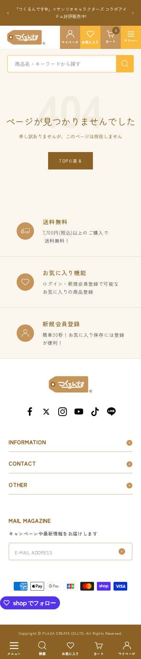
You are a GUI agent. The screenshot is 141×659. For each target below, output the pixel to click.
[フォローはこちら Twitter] (46, 411)
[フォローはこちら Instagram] (62, 411)
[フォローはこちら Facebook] (30, 411)
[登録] (122, 551)
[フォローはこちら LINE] (111, 411)
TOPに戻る (70, 161)
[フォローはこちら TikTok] (95, 411)
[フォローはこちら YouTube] (78, 411)
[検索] (124, 63)
